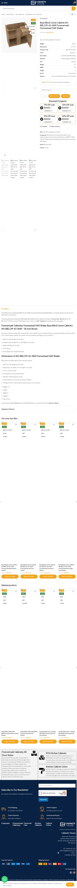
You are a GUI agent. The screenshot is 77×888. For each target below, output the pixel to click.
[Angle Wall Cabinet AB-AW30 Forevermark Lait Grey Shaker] (10, 659)
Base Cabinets (20, 14)
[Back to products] (72, 14)
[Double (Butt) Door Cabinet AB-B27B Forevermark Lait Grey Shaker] (48, 659)
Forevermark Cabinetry (58, 319)
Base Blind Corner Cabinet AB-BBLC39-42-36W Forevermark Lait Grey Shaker (28, 567)
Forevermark (43, 18)
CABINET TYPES (70, 137)
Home (3, 14)
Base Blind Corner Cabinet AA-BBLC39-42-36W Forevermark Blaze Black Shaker (9, 567)
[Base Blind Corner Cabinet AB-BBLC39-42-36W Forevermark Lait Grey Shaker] (29, 492)
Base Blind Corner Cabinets (34, 14)
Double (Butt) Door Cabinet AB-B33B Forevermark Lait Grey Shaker (67, 733)
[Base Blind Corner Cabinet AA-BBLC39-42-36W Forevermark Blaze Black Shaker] (10, 492)
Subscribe (43, 799)
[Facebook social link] (45, 147)
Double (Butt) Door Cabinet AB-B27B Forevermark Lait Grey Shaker (47, 733)
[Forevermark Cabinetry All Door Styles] (34, 753)
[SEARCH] (74, 8)
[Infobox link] (19, 809)
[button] (3, 88)
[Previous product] (70, 14)
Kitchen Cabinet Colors (57, 766)
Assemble (57, 135)
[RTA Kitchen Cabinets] (42, 757)
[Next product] (74, 14)
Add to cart (54, 96)
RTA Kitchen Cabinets (56, 753)
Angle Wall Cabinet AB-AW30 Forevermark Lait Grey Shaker (9, 733)
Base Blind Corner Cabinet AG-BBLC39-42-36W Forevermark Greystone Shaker (47, 567)
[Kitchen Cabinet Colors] (42, 771)
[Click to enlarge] (5, 155)
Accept (70, 884)
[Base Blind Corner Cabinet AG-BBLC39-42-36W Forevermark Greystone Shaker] (48, 492)
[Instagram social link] (47, 147)
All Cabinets (10, 14)
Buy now (65, 96)
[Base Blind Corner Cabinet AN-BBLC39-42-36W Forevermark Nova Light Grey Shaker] (67, 492)
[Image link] (15, 864)
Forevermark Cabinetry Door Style (58, 139)
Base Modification (59, 137)
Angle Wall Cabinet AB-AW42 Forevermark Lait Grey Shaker (29, 733)
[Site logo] (38, 2)
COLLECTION (44, 139)
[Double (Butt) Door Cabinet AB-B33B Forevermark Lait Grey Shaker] (67, 659)
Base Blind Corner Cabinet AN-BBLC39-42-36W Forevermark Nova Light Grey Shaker (66, 567)
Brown (17, 403)
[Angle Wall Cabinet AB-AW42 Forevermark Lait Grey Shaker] (29, 659)
